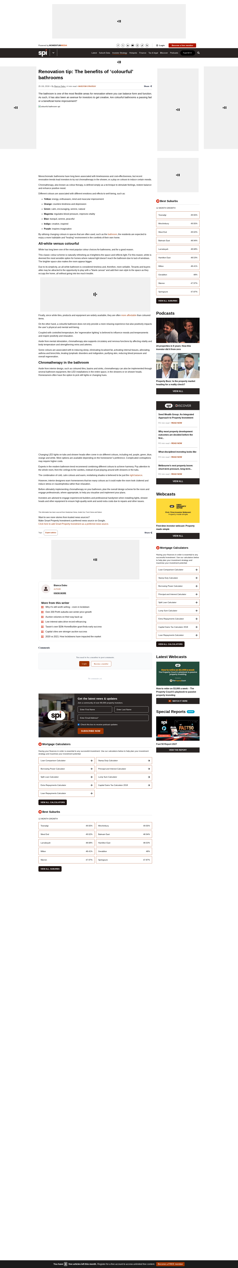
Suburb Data (104, 53)
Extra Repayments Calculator (53, 785)
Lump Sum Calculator (107, 777)
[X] (123, 45)
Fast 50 (186, 53)
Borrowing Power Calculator (53, 769)
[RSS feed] (147, 45)
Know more (60, 593)
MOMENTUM (58, 45)
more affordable (128, 315)
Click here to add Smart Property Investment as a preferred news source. (73, 524)
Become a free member (182, 45)
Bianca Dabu (60, 86)
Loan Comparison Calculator (53, 760)
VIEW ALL (178, 391)
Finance (142, 53)
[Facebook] (118, 45)
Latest (94, 53)
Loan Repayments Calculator (53, 793)
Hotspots (133, 53)
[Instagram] (137, 45)
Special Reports (174, 712)
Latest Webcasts (171, 657)
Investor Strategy (119, 53)
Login (162, 45)
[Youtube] (132, 45)
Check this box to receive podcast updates (99, 724)
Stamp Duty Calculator (108, 760)
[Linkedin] (127, 45)
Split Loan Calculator (50, 777)
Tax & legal (153, 53)
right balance (136, 475)
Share (146, 86)
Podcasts (174, 53)
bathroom (112, 234)
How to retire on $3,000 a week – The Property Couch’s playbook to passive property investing (176, 691)
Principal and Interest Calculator (112, 769)
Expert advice (50, 533)
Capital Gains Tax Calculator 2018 (113, 785)
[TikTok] (142, 45)
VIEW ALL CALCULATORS (52, 802)
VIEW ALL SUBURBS (50, 869)
